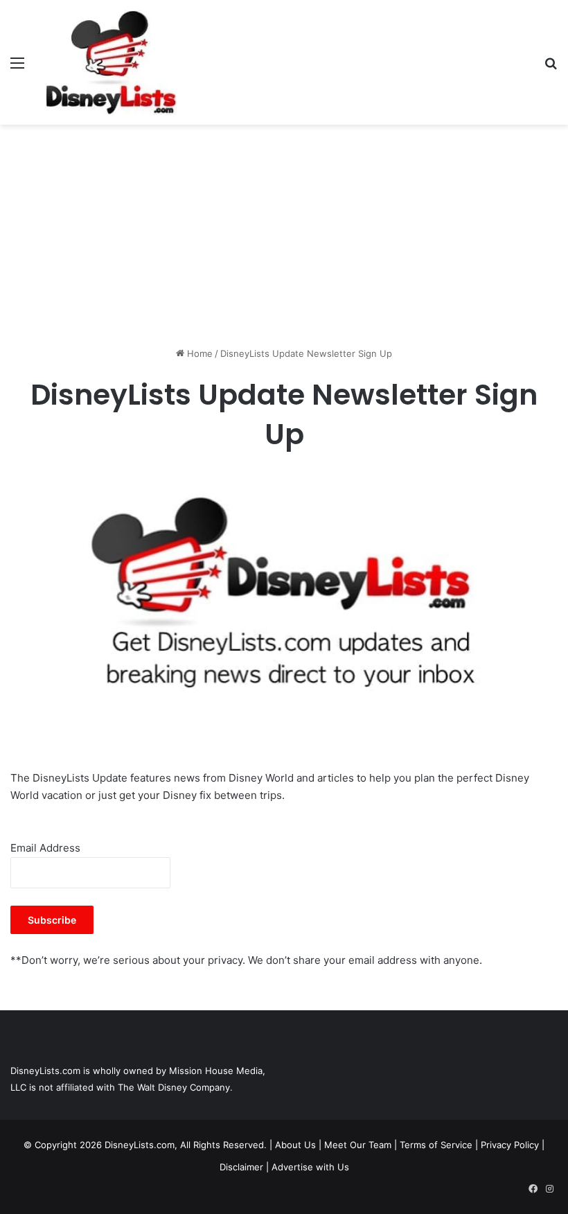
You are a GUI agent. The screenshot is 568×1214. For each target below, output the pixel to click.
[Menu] (17, 67)
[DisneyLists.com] (111, 62)
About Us (295, 1144)
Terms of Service (436, 1144)
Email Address (45, 847)
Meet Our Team (357, 1144)
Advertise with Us (310, 1166)
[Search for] (551, 67)
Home (198, 353)
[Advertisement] (284, 236)
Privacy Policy (510, 1144)
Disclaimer (241, 1166)
